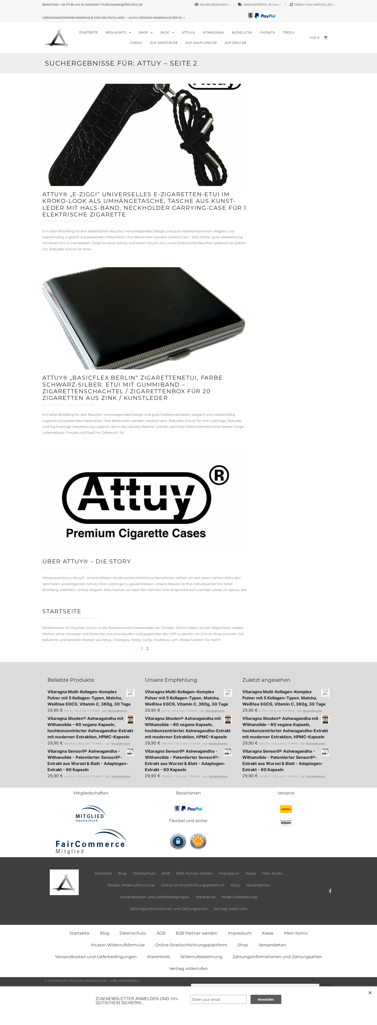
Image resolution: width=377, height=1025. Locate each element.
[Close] (370, 993)
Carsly (136, 43)
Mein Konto (115, 32)
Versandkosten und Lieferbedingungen (154, 897)
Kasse (251, 873)
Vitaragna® (213, 32)
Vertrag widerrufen (230, 908)
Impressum (229, 873)
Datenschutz (144, 873)
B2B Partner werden (194, 873)
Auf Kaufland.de (201, 43)
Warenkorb (205, 897)
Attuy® (188, 32)
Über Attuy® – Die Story (86, 561)
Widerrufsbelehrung (239, 897)
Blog (165, 32)
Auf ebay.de (235, 43)
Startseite (88, 32)
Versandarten (258, 885)
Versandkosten (117, 710)
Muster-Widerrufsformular (131, 885)
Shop (143, 32)
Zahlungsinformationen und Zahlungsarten (168, 908)
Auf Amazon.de (164, 43)
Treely (289, 32)
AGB (166, 873)
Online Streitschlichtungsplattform (192, 885)
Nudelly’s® (242, 32)
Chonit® (267, 32)
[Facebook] (330, 891)
